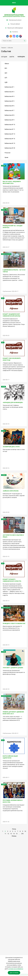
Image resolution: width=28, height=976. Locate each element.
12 (8, 833)
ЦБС (6, 73)
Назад (14, 829)
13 (11, 833)
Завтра (11, 56)
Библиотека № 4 (9, 96)
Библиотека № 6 (9, 106)
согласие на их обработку (15, 969)
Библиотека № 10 (10, 124)
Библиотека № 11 (10, 129)
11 (5, 833)
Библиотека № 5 (9, 101)
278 (22, 833)
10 (25, 831)
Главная (3, 47)
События (10, 47)
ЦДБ (6, 82)
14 (14, 833)
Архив (6, 157)
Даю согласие (14, 972)
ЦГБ (6, 77)
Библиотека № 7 (9, 110)
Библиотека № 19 (10, 143)
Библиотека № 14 (10, 134)
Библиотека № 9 (9, 120)
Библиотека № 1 (9, 87)
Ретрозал (7, 152)
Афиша (7, 63)
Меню (14, 2)
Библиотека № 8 (9, 115)
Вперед (14, 836)
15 (16, 833)
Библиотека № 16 (10, 138)
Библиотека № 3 (9, 91)
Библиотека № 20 (10, 148)
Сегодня (4, 56)
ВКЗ (6, 68)
